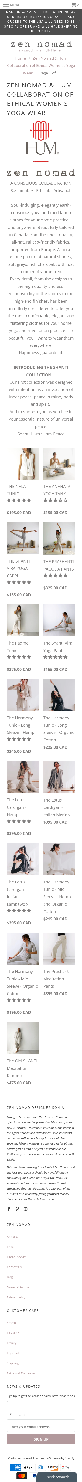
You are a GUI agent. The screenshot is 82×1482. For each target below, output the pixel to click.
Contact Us (14, 1267)
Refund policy (16, 1297)
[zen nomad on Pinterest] (17, 1209)
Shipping (13, 1363)
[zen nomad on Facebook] (9, 1209)
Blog (10, 1277)
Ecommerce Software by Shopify (53, 1458)
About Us (13, 1237)
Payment (13, 1353)
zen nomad (25, 1458)
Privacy (12, 1343)
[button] (19, 500)
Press (10, 1247)
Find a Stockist (16, 1257)
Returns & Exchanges (21, 1373)
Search (11, 1323)
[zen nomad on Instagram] (26, 1209)
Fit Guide (13, 1333)
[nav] (11, 4)
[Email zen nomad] (34, 1209)
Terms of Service (18, 1287)
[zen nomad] (41, 45)
